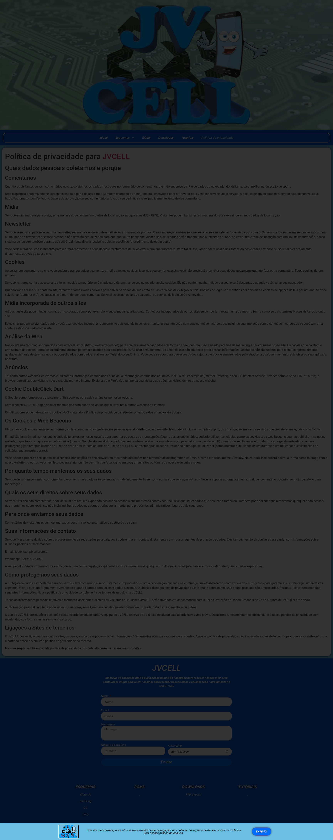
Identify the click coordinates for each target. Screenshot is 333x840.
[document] (166, 420)
